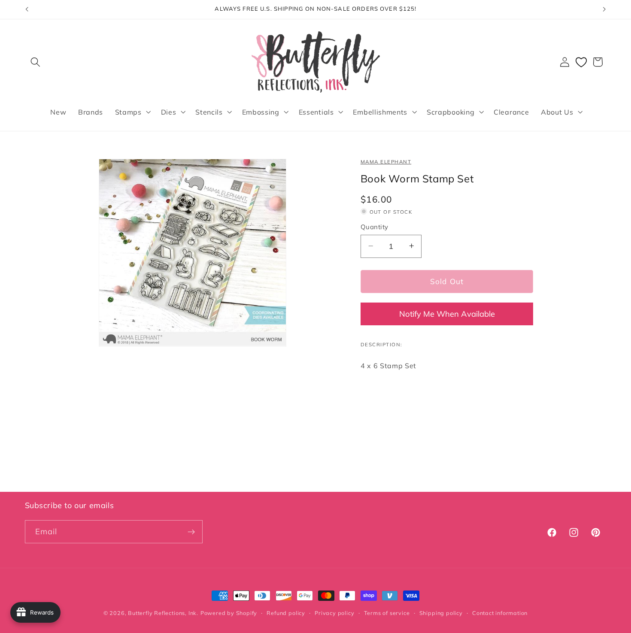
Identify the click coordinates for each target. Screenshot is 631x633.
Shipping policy (441, 612)
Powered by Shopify (229, 612)
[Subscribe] (191, 531)
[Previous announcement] (26, 9)
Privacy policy (334, 612)
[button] (36, 62)
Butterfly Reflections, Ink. (163, 612)
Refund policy (286, 612)
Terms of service (387, 612)
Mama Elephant (386, 161)
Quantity (374, 227)
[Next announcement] (604, 9)
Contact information (500, 612)
